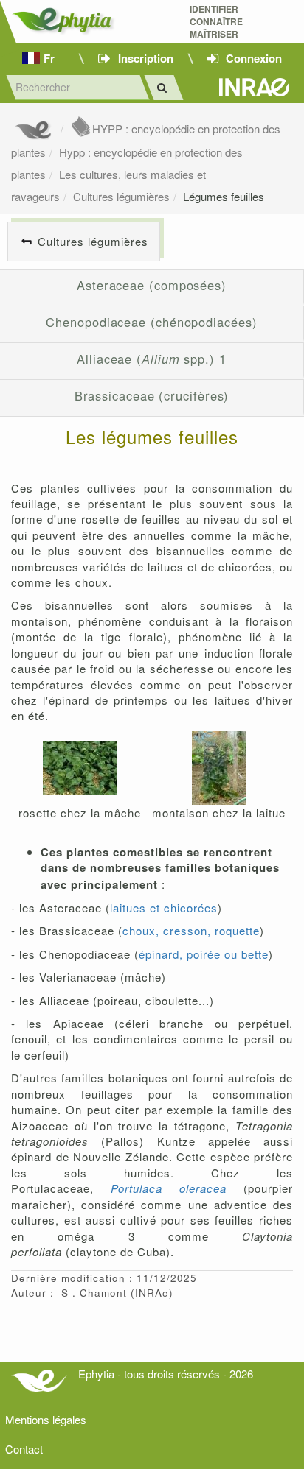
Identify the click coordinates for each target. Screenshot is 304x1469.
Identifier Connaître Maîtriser (216, 21)
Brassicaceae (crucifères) (152, 395)
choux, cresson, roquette (191, 930)
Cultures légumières (121, 196)
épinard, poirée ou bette (204, 954)
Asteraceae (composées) (152, 285)
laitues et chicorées (164, 907)
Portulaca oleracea (169, 1188)
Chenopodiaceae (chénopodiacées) (151, 322)
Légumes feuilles (223, 196)
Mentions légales (45, 1419)
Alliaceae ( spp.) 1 (152, 358)
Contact (24, 1448)
